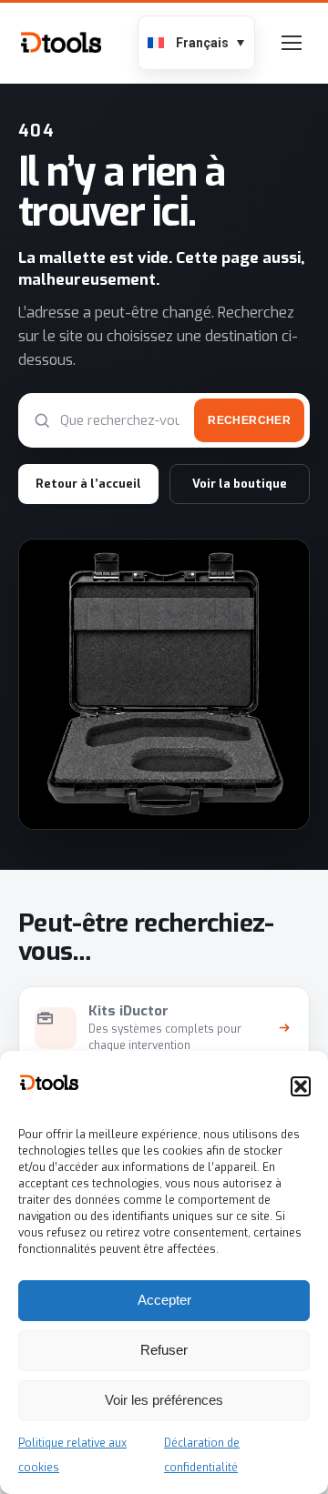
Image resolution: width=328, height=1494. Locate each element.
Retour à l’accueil (88, 483)
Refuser (164, 1350)
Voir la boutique (239, 483)
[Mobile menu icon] (291, 43)
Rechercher (249, 420)
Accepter (164, 1299)
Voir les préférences (164, 1400)
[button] (301, 1086)
